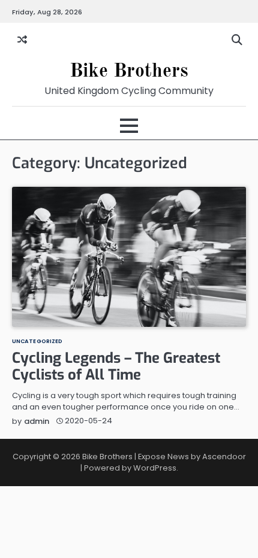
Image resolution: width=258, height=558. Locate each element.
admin (36, 421)
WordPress (154, 468)
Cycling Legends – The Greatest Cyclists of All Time (116, 366)
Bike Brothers (129, 71)
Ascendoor (224, 456)
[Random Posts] (22, 40)
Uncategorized (37, 341)
